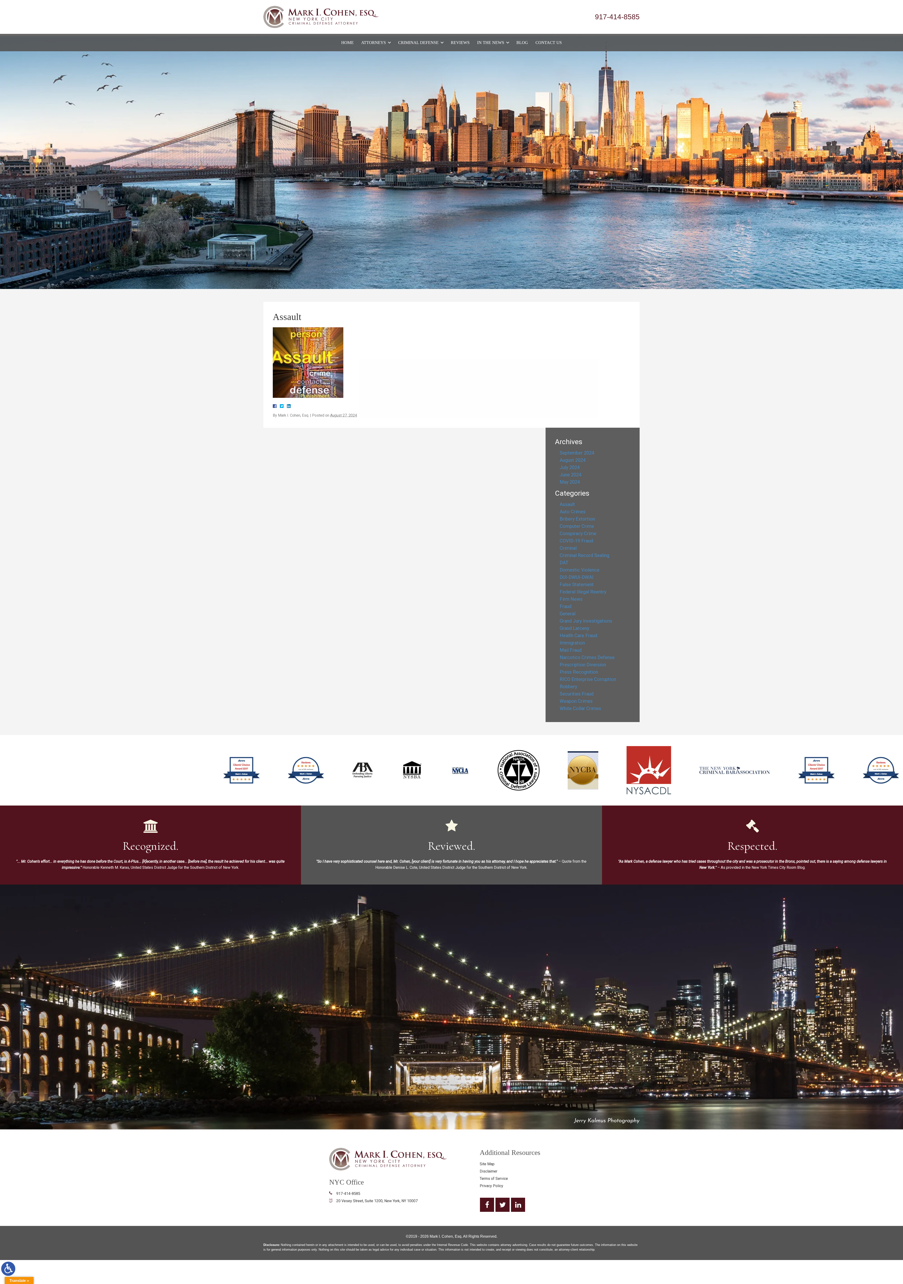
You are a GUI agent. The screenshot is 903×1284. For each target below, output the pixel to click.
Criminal (568, 548)
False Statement (577, 584)
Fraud (565, 606)
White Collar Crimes (580, 708)
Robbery (568, 686)
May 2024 (570, 482)
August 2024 (573, 460)
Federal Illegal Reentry (583, 592)
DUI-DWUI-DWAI (577, 577)
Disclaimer (488, 1171)
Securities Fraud (577, 694)
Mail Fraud (571, 650)
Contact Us (548, 42)
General (567, 613)
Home (347, 42)
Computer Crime (577, 526)
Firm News (571, 599)
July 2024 (570, 467)
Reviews (460, 42)
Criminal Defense (418, 42)
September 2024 (577, 453)
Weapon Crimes (576, 701)
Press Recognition (579, 672)
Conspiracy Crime (578, 533)
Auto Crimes (573, 511)
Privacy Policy (491, 1186)
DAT (564, 562)
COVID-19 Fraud (576, 541)
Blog (522, 42)
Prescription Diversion (583, 665)
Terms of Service (494, 1178)
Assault (567, 504)
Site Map (487, 1164)
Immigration (572, 643)
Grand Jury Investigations (586, 621)
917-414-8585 (617, 17)
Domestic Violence (579, 570)
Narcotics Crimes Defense (587, 657)
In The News (490, 42)
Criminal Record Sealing (584, 555)
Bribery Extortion (577, 519)
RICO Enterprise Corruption (588, 679)
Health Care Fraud (578, 635)
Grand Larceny (574, 628)
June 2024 (570, 475)
